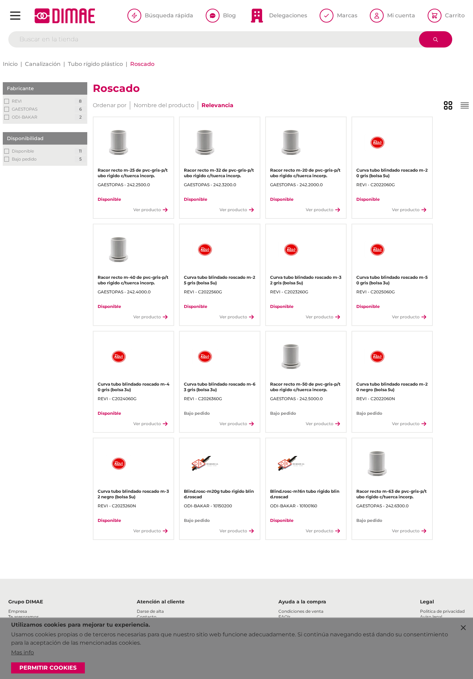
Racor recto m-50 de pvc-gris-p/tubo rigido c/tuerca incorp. (305, 386)
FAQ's (284, 616)
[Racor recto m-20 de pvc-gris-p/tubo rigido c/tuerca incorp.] (291, 142)
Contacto (147, 616)
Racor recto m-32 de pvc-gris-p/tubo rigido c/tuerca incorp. (219, 172)
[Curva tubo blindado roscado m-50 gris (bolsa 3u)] (377, 249)
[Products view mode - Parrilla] (448, 105)
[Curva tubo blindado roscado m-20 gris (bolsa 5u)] (377, 142)
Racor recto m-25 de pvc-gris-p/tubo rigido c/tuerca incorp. (133, 172)
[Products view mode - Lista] (464, 105)
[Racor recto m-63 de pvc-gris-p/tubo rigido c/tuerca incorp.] (377, 463)
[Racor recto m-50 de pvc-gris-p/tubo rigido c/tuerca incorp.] (291, 357)
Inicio (10, 64)
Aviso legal (431, 616)
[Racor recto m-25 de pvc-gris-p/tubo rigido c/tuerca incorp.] (119, 142)
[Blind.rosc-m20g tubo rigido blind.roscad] (205, 463)
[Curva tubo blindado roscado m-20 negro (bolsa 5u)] (377, 357)
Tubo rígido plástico (95, 64)
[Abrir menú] (15, 16)
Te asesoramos (23, 616)
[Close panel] (463, 627)
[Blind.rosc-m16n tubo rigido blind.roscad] (291, 463)
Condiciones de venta (300, 611)
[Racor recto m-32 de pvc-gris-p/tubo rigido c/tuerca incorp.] (205, 142)
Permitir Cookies (48, 667)
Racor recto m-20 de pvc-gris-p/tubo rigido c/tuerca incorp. (305, 172)
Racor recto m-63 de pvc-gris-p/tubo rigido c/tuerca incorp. (391, 494)
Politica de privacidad (442, 611)
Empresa (17, 611)
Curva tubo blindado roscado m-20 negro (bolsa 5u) (392, 386)
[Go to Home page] (65, 15)
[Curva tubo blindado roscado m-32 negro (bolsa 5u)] (119, 463)
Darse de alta (150, 611)
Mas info (22, 652)
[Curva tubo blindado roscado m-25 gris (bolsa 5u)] (205, 249)
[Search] (435, 39)
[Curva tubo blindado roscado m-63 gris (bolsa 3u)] (205, 357)
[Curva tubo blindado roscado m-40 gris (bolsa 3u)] (119, 357)
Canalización (43, 64)
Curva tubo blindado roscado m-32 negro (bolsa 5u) (133, 494)
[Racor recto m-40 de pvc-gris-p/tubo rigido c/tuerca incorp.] (119, 249)
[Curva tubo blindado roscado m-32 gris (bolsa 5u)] (291, 249)
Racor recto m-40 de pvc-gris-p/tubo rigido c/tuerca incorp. (133, 280)
